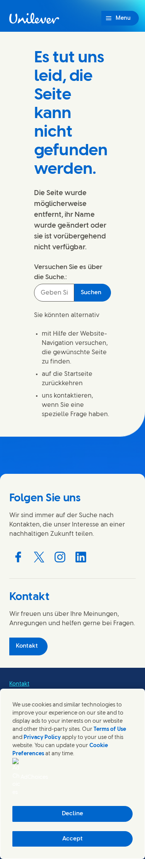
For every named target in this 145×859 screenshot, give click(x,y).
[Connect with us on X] (39, 557)
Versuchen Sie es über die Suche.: (68, 272)
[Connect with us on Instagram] (59, 557)
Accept (72, 839)
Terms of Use (110, 729)
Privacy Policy (42, 738)
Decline (72, 814)
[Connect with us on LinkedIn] (80, 557)
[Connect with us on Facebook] (18, 557)
